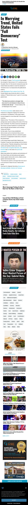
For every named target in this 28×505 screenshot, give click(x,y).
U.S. (4, 382)
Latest (4, 14)
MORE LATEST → (6, 435)
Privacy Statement (16, 503)
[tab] (10, 353)
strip (21, 147)
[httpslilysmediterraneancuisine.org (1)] (14, 350)
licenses (3, 149)
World (20, 4)
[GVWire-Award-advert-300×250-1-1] (15, 459)
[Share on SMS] (16, 77)
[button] (26, 488)
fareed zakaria (13, 174)
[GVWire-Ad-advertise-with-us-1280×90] (14, 71)
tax (8, 149)
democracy (6, 174)
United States (23, 178)
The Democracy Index (6, 110)
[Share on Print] (10, 77)
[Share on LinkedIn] (7, 77)
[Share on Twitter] (4, 77)
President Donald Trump (12, 176)
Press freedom (6, 178)
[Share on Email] (13, 77)
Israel (4, 176)
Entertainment (6, 430)
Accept (14, 500)
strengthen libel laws (13, 147)
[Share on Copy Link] (18, 77)
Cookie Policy (10, 503)
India (20, 174)
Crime (4, 267)
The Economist (16, 80)
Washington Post (7, 180)
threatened (4, 147)
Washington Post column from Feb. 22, (14, 91)
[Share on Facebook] (2, 77)
